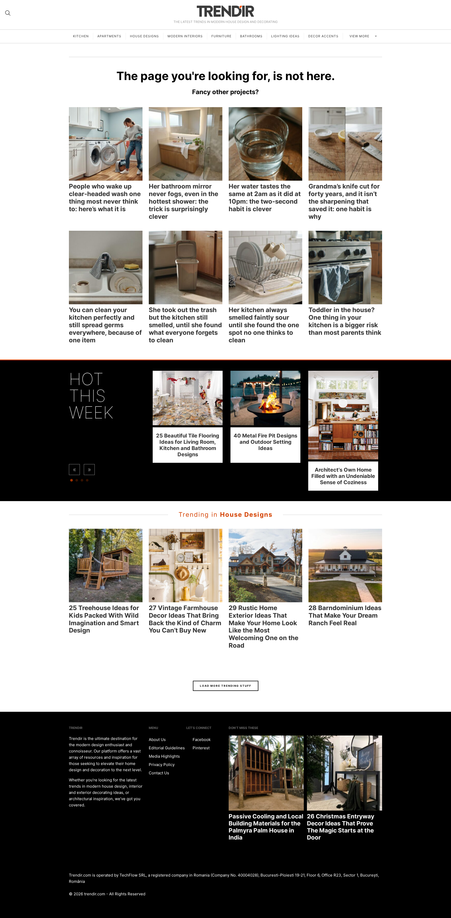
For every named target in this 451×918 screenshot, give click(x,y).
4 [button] (87, 481)
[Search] (7, 13)
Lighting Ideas (285, 36)
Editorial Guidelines (167, 747)
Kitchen (81, 36)
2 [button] (76, 481)
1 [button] (71, 481)
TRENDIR (225, 11)
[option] (188, 417)
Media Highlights (164, 756)
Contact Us (159, 772)
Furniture (221, 36)
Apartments (109, 36)
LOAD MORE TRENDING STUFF (225, 685)
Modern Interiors (185, 36)
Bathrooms (251, 36)
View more (359, 36)
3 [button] (82, 481)
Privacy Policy (162, 764)
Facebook (201, 739)
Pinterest (201, 747)
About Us (157, 739)
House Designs (144, 36)
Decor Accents (323, 36)
